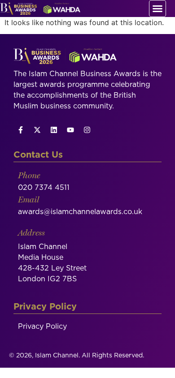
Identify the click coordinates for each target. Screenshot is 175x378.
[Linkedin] (54, 130)
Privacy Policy (42, 326)
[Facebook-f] (20, 130)
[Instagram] (87, 130)
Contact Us (38, 154)
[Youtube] (70, 130)
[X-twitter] (37, 130)
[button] (157, 8)
